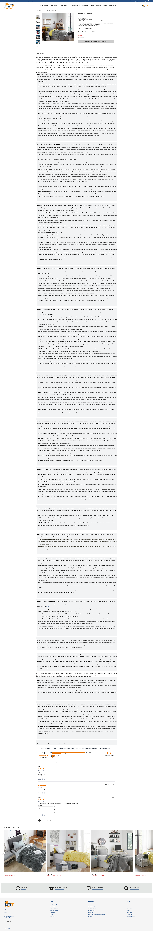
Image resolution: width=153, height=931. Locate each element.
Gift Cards (127, 0)
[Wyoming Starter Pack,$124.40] (25, 851)
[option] (21, 888)
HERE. (78, 380)
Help (123, 0)
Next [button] (148, 853)
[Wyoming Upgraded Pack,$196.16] (68, 851)
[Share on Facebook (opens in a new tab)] (42, 779)
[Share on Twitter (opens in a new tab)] (44, 779)
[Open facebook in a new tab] (6, 921)
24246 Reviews (44, 757)
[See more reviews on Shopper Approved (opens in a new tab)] (46, 779)
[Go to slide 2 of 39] (37, 46)
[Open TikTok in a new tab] (4, 921)
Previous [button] (3, 853)
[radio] (76, 752)
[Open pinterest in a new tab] (10, 921)
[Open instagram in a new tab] (8, 921)
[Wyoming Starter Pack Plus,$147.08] (112, 851)
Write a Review (68, 762)
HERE (45, 81)
